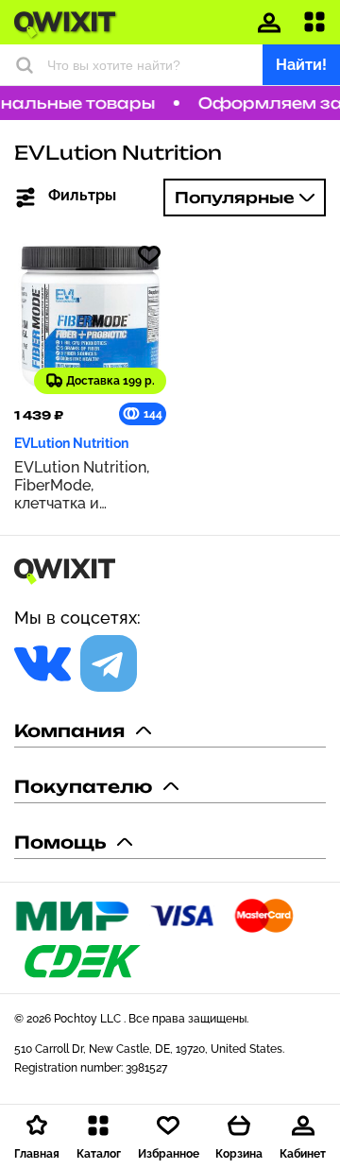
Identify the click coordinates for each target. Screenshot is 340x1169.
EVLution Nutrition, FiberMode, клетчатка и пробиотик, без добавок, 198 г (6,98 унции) (85, 485)
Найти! (301, 65)
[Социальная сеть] (42, 663)
